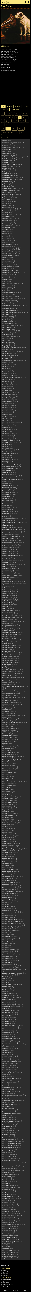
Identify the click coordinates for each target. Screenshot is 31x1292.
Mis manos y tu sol (7, 1027)
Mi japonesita (6, 748)
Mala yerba (5, 229)
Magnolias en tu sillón (8, 194)
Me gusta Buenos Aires (8, 540)
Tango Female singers (7, 1284)
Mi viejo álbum (6, 878)
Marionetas (5, 435)
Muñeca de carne (7, 1204)
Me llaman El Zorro (7, 547)
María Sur (5, 403)
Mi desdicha (5, 724)
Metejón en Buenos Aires (9, 671)
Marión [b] (5, 431)
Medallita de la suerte (8, 581)
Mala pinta (5, 220)
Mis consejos (5, 1014)
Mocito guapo (6, 1050)
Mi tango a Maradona (8, 845)
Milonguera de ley (7, 960)
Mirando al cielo (6, 999)
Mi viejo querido (7, 895)
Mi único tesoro (6, 861)
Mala (3, 205)
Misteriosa (5, 1040)
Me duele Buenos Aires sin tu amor (12, 522)
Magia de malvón (7, 188)
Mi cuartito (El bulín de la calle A (11, 722)
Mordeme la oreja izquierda (10, 1100)
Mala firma (5, 212)
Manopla (4, 342)
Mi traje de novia (7, 852)
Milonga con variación (8, 949)
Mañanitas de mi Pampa (9, 310)
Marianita (5, 412)
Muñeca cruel (6, 1200)
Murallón (5, 1222)
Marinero (5, 427)
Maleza (4, 259)
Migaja (4, 932)
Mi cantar (5, 706)
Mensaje (4, 638)
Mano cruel (5, 331)
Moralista (5, 1098)
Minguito (4, 988)
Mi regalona (5, 824)
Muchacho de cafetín (8, 1158)
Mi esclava (5, 733)
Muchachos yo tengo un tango (10, 1170)
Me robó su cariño (7, 572)
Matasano (5, 491)
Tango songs (4, 1273)
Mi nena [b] (5, 780)
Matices (4, 498)
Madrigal (4, 168)
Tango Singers (5, 1282)
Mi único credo (6, 860)
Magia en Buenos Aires (8, 190)
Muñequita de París (7, 1220)
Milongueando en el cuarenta (10, 954)
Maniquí (4, 321)
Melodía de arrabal (7, 621)
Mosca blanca (6, 1111)
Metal (3, 668)
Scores (26, 106)
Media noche (6, 589)
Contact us (25, 1290)
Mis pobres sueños (7, 1029)
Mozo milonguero (7, 1124)
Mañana (4, 289)
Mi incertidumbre (7, 746)
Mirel (3, 1008)
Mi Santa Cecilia (6, 839)
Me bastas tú (5, 517)
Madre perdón (6, 162)
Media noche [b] (6, 591)
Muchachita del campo (8, 1145)
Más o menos (6, 474)
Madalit (4, 145)
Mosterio (4, 1117)
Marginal (4, 381)
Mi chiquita (5, 713)
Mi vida (4, 867)
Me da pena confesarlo (8, 518)
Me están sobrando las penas (10, 531)
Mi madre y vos (6, 765)
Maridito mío (6, 416)
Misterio (4, 1036)
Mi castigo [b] (6, 711)
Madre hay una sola (7, 158)
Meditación (5, 601)
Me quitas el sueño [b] (8, 570)
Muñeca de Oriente (7, 1206)
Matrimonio (5, 505)
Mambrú (4, 279)
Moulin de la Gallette (8, 1123)
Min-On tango (6, 990)
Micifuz (4, 910)
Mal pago (4, 203)
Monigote (5, 1076)
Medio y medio (6, 597)
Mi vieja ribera (6, 875)
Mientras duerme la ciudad (10, 919)
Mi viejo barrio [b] (7, 886)
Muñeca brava (6, 1198)
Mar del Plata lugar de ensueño (11, 360)
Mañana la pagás (7, 302)
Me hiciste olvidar (7, 544)
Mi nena (4, 778)
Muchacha (5, 1134)
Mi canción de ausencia (8, 704)
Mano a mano (6, 325)
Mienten (4, 915)
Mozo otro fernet (7, 1126)
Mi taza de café (6, 850)
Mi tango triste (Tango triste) (10, 848)
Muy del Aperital (7, 1258)
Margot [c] (5, 388)
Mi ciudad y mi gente (8, 715)
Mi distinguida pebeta (8, 728)
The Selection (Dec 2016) (8, 51)
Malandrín (5, 237)
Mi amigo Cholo (6, 682)
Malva (4, 263)
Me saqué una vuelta (8, 573)
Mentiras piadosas (7, 658)
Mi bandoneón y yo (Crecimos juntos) (12, 686)
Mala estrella (6, 211)
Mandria (4, 316)
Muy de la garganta (7, 1254)
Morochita (5, 1106)
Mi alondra (5, 681)
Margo (4, 383)
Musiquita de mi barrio (8, 1241)
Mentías (4, 643)
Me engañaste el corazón (9, 527)
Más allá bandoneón (8, 463)
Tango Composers (6, 1286)
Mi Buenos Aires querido (9, 697)
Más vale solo (6, 477)
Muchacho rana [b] (7, 1160)
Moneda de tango (7, 1065)
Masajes (4, 481)
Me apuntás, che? (7, 513)
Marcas (4, 370)
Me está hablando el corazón (10, 529)
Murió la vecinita (7, 1228)
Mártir (4, 457)
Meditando (5, 606)
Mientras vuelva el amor (9, 930)
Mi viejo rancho (6, 897)
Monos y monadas (7, 1082)
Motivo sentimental (7, 1121)
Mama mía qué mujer (8, 270)
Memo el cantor (6, 630)
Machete (4, 144)
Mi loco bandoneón (7, 756)
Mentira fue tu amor (8, 653)
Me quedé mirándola (8, 564)
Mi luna (4, 758)
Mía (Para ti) (5, 906)
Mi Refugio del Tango (8, 822)
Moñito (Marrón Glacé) (8, 1078)
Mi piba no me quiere (8, 796)
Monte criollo (6, 1087)
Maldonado (5, 246)
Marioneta (5, 433)
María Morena (6, 399)
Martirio (4, 459)
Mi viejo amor (6, 880)
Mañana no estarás (7, 303)
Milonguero (5, 964)
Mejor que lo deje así (8, 610)
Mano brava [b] (6, 329)
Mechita (4, 579)
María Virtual (6, 405)
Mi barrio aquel (6, 690)
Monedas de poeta (7, 1071)
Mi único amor (6, 858)
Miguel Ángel (6, 934)
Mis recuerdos (6, 1030)
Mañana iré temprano (8, 298)
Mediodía (5, 599)
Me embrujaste (6, 525)
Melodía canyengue (7, 619)
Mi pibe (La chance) (7, 798)
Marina (4, 424)
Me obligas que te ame (8, 560)
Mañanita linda (6, 308)
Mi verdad (5, 863)
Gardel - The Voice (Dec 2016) (9, 49)
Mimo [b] (4, 980)
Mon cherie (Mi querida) (9, 1061)
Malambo (4, 233)
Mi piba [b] (5, 795)
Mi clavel (4, 717)
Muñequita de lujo (7, 1219)
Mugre (4, 1178)
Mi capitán (5, 707)
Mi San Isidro (6, 837)
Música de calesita (7, 1239)
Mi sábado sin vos (7, 835)
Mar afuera (5, 349)
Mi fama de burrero (7, 737)
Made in (4, 151)
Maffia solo (5, 181)
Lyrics (18, 106)
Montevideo (5, 1093)
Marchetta (5, 372)
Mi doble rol (5, 730)
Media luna (5, 588)
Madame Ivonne (6, 147)
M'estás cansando (7, 664)
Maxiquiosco (5, 511)
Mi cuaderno (5, 720)
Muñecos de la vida (7, 1215)
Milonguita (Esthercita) (8, 973)
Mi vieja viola (6, 876)
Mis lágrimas (6, 1021)
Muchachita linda (7, 1149)
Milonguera (5, 956)
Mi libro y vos (6, 754)
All (3, 106)
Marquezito (5, 448)
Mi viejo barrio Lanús (8, 888)
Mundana (5, 1191)
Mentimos (5, 649)
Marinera (5, 425)
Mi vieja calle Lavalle (8, 873)
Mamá (4, 268)
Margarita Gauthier (7, 377)
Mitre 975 (5, 1046)
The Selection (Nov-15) (7, 57)
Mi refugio (5, 821)
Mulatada (5, 1189)
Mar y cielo (5, 362)
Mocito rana (5, 1052)
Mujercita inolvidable (8, 1185)
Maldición (5, 238)
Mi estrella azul (6, 735)
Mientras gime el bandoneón (10, 921)
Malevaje (4, 253)
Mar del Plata (6, 359)
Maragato (5, 366)
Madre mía (5, 160)
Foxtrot (4, 136)
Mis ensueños (6, 1017)
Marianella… (6, 407)
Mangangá (5, 318)
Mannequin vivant (7, 323)
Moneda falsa (6, 1067)
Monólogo (5, 1080)
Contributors (15, 1290)
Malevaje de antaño (7, 255)
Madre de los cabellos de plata (10, 157)
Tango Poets (4, 1281)
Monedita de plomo (7, 1072)
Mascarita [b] (6, 485)
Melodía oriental (7, 625)
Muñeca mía (5, 1209)
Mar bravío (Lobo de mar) (9, 351)
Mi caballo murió (7, 700)
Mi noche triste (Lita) (8, 782)
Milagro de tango (7, 941)
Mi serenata (5, 843)
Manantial (5, 314)
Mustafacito (5, 1248)
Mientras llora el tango (8, 923)
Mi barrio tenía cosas (8, 693)
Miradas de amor (7, 995)
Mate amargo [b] (6, 492)
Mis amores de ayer (7, 1012)
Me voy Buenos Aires (8, 577)
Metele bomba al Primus (9, 673)
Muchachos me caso (7, 1165)
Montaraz (5, 1085)
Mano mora (5, 334)
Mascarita (5, 483)
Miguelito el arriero (7, 936)
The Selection (5, 64)
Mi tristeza (5, 854)
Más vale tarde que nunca (9, 479)
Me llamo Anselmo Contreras (10, 555)
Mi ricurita (5, 828)
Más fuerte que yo (7, 472)
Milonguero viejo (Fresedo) (9, 969)
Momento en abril (7, 1059)
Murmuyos (5, 1230)
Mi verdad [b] (6, 865)
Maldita (4, 240)
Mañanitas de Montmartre (9, 312)
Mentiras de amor (7, 656)
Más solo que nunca (8, 476)
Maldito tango (6, 244)
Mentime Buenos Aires (8, 645)
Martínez (4, 455)
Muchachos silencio (7, 1168)
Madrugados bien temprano (10, 179)
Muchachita (5, 1136)
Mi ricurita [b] (6, 830)
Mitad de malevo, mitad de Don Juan (12, 1043)
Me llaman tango (7, 553)
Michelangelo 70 (7, 908)
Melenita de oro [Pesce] (8, 617)
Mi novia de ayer (7, 783)
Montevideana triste (8, 1091)
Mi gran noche (6, 745)
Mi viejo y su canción (8, 901)
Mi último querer (7, 856)
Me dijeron (5, 520)
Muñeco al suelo (7, 1213)
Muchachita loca (7, 1151)
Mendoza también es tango (9, 634)
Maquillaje (5, 346)
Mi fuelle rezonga (7, 741)
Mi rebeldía (5, 817)
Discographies (15, 109)
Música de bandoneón (8, 1237)
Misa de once (6, 1032)
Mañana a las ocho (7, 292)
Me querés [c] (6, 566)
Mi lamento (5, 750)
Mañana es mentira (7, 296)
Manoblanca (5, 336)
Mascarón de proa (7, 487)
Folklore (10, 132)
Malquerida (5, 261)
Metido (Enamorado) (8, 679)
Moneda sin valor (7, 1069)
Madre (4, 155)
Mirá (3, 991)
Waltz (14, 128)
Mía (3, 904)
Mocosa (4, 1054)
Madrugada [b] (6, 173)
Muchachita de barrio (8, 1139)
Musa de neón (6, 1232)
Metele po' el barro (7, 675)
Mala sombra (6, 224)
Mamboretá (5, 277)
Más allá (4, 461)
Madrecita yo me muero (8, 164)
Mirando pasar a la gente (9, 1004)
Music (10, 106)
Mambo (4, 276)
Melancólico (5, 614)
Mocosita (4, 1056)
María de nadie (6, 394)
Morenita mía (6, 1102)
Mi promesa (5, 806)
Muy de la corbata (7, 1250)
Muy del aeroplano (7, 1256)
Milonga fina (5, 951)
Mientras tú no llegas (8, 927)
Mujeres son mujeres (8, 1187)
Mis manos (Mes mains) (8, 1025)
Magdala (4, 183)
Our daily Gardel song (7, 69)
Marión (4, 429)
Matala (4, 489)
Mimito (4, 977)
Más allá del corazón (8, 468)
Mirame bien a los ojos (8, 997)
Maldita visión (6, 242)
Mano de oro (5, 332)
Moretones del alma (7, 1104)
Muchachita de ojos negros (9, 1141)
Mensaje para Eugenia (8, 640)
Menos (4, 636)
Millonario (5, 943)
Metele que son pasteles (9, 677)
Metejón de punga (7, 669)
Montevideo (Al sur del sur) (10, 1095)
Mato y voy (5, 502)
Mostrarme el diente (8, 1119)
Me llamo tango (6, 557)
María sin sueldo (7, 401)
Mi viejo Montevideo (8, 893)
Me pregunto (6, 562)
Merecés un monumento (9, 662)
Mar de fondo (6, 355)
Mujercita (5, 1183)
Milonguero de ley (7, 966)
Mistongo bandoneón (8, 1042)
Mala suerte (5, 225)
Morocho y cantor (7, 1110)
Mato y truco (5, 500)
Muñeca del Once (7, 1207)
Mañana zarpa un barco (9, 305)
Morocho (4, 1108)
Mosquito (5, 1115)
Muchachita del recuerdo (9, 1147)
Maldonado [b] (6, 248)
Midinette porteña (7, 912)
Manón (4, 340)
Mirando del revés (7, 1001)
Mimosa (4, 982)
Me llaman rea (6, 549)
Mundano (5, 1193)
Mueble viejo (6, 1172)
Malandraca (5, 235)
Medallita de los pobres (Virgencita (12, 583)
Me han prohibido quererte (10, 542)
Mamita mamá (6, 285)
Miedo (4, 914)
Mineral (4, 986)
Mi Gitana (5, 743)
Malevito (4, 257)
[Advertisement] (15, 87)
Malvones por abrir (7, 266)
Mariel (4, 418)
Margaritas (5, 379)
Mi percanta (5, 791)
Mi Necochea (5, 776)
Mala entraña (6, 209)
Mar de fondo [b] (7, 357)
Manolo (4, 338)
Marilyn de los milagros (9, 422)
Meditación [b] (6, 602)
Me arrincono (6, 515)
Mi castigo (5, 709)
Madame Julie (6, 149)
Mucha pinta (5, 1132)
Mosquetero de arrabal (8, 1113)
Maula (4, 507)
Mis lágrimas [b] (6, 1023)
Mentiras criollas (7, 654)
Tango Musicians (6, 1279)
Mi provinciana (6, 808)
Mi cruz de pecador (7, 719)
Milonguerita (6, 962)
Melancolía (5, 612)
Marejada (5, 373)
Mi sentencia (6, 841)
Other (22, 132)
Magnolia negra (6, 192)
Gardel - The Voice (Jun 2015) (9, 59)
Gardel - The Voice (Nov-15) (8, 56)
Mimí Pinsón (5, 975)
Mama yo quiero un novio (9, 272)
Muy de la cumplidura (8, 1252)
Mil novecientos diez (8, 938)
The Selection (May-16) (7, 54)
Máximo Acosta (6, 509)
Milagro (4, 940)
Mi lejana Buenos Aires (8, 752)
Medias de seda (6, 595)
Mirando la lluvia (7, 1003)
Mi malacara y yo (7, 767)
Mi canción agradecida (8, 702)
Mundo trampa (6, 1196)
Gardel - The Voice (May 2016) (9, 53)
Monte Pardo (5, 1089)
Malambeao (5, 231)
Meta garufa (5, 666)
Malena (4, 250)
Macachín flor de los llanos (9, 142)
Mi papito (5, 787)
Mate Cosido (5, 496)
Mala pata (5, 218)
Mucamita (5, 1130)
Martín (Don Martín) (8, 453)
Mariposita (5, 442)
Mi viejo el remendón (8, 891)
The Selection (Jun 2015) (8, 61)
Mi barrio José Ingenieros (9, 691)
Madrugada (5, 171)
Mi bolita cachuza (7, 695)
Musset (4, 1243)
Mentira (4, 651)
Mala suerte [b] (6, 227)
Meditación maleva (7, 604)
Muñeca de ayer (6, 1202)
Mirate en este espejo (8, 1006)
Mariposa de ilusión (8, 440)
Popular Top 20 (5, 67)
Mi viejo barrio (6, 884)
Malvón (4, 264)
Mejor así (4, 608)
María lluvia (5, 398)
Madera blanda (6, 153)
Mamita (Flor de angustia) (9, 283)
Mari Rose (5, 390)
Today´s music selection (8, 70)
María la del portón (7, 396)
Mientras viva (6, 928)
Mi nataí (4, 774)
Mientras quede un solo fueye (10, 925)
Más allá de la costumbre (9, 464)
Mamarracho (5, 274)
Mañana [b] (5, 290)
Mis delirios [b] (6, 1016)
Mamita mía (5, 287)
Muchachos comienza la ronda (10, 1162)
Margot (4, 385)
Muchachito (5, 1152)
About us (6, 1290)
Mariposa (5, 438)
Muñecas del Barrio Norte (9, 1211)
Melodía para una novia (9, 627)
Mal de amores (6, 199)
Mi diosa (4, 726)
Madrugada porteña (7, 175)
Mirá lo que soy (6, 993)
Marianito (5, 414)
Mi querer (5, 809)
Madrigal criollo (6, 170)
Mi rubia (4, 832)
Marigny (4, 420)
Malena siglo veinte (7, 251)
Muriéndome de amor (8, 1224)
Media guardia (6, 586)
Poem (4, 132)
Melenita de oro (6, 615)
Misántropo (5, 1034)
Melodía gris (5, 623)
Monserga (5, 1084)
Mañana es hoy (6, 294)
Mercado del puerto (7, 660)
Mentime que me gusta (8, 647)
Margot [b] (5, 386)
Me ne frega (5, 559)
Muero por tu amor (7, 1174)
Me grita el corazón (7, 538)
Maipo (4, 198)
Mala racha (5, 222)
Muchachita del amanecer (9, 1143)
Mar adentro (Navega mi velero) (11, 347)
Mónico (4, 1074)
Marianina (5, 409)
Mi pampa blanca (7, 785)
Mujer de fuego (6, 1181)
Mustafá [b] (5, 1246)
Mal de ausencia (6, 201)
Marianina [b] (6, 411)
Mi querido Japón (7, 815)
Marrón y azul (6, 450)
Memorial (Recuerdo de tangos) (11, 632)
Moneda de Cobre (7, 1063)
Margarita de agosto (7, 375)
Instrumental (5, 65)
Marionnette (5, 437)
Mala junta (5, 214)
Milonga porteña (7, 953)
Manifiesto (5, 319)
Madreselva (5, 166)
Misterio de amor (7, 1038)
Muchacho (5, 1154)
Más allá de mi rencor (8, 466)
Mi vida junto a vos (7, 871)
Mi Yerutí (5, 902)
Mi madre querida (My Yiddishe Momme (13, 759)
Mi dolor (4, 732)
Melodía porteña (7, 628)
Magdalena (5, 184)
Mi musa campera (7, 772)
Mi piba (4, 793)
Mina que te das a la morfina (10, 984)
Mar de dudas (6, 353)
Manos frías (5, 344)
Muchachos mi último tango (10, 1167)
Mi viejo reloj (6, 899)
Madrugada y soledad (8, 177)
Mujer (4, 1180)
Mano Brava (5, 327)
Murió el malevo (6, 1226)
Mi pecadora (5, 789)
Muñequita (5, 1217)
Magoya (4, 196)
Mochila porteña (7, 1048)
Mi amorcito (5, 684)
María (4, 392)
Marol (4, 446)
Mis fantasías (6, 1019)
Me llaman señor (7, 551)
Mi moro (4, 770)
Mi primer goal (6, 804)
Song (16, 132)
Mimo (3, 978)
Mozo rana (5, 1128)
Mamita (4, 281)
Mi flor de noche (7, 739)
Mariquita (5, 444)
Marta (4, 451)
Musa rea (5, 1233)
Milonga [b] (5, 947)
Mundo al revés (6, 1194)
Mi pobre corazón (7, 800)
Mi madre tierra (6, 763)
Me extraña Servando (8, 534)
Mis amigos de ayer (7, 1010)
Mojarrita (5, 1058)
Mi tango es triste (7, 847)
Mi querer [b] (6, 811)
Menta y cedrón (6, 641)
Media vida (5, 593)
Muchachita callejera (8, 1138)
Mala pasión (5, 216)
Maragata (5, 364)
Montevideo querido (8, 1097)
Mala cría (5, 207)
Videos (6, 109)
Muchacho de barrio (8, 1156)
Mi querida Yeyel (7, 813)
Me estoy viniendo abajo (9, 533)
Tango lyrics (4, 1270)
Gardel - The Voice (6, 62)
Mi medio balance (7, 769)
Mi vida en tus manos (8, 869)
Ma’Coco (4, 140)
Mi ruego (4, 834)
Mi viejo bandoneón (7, 882)
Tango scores (4, 1275)
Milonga (21, 128)
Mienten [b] (5, 917)
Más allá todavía (6, 470)
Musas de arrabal (7, 1235)
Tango (8, 128)
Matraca (4, 504)
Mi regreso (5, 826)
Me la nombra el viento (8, 546)
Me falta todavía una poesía (10, 536)
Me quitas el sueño (7, 568)
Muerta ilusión (6, 1176)
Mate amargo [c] (6, 494)
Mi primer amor (6, 802)
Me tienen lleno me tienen (9, 575)
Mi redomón (5, 819)
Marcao (4, 368)
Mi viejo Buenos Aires (8, 889)
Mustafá (4, 1245)
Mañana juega (6, 300)
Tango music (4, 1272)
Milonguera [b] (6, 958)
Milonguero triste (7, 967)
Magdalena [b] (6, 186)
